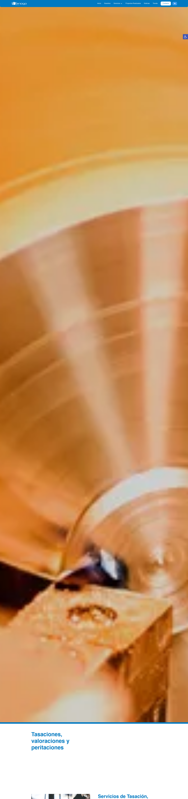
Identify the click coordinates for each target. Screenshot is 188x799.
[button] (185, 36)
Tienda (155, 3)
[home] (19, 3)
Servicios (117, 3)
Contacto (166, 3)
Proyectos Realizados (133, 3)
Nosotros (107, 3)
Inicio (99, 3)
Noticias (147, 3)
